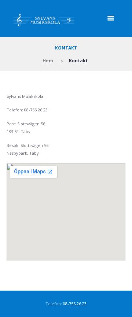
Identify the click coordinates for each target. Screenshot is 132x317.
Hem (48, 60)
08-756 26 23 (75, 303)
